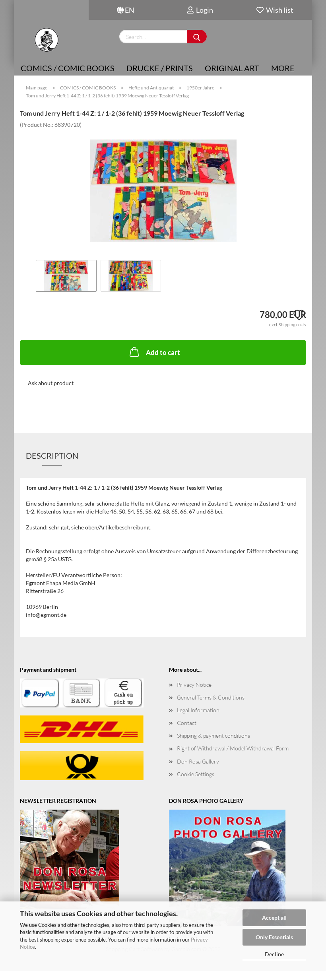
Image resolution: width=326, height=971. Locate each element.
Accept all (274, 917)
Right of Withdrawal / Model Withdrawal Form (233, 748)
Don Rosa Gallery (198, 761)
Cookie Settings (195, 774)
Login (203, 10)
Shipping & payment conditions (213, 735)
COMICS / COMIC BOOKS (67, 68)
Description (52, 455)
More (283, 68)
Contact (186, 722)
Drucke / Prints (159, 68)
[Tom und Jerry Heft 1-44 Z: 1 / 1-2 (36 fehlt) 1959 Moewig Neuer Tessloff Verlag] (163, 187)
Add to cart (163, 352)
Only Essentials (274, 937)
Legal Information (198, 710)
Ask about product (51, 383)
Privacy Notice (194, 684)
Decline (274, 954)
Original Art (232, 68)
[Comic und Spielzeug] (46, 40)
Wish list (278, 10)
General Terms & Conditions (210, 697)
